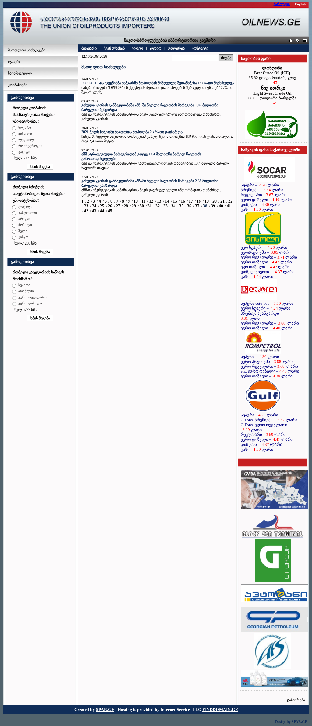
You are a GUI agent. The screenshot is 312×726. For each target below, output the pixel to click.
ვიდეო (137, 48)
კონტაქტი (200, 48)
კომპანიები (17, 85)
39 (213, 206)
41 (229, 206)
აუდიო (155, 48)
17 (191, 201)
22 (230, 201)
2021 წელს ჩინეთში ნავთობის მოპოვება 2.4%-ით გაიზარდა (132, 132)
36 (189, 206)
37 (197, 206)
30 (142, 206)
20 (214, 201)
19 (206, 201)
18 (199, 201)
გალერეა (176, 48)
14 (167, 201)
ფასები (14, 62)
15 (175, 201)
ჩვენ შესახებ (114, 48)
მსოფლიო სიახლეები (26, 50)
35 (181, 206)
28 (126, 206)
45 (110, 211)
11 (143, 201)
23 (86, 206)
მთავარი (89, 48)
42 (86, 211)
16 (183, 201)
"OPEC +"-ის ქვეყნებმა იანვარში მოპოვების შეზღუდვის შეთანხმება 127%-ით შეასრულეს (157, 83)
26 (110, 206)
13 (159, 201)
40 (221, 206)
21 (222, 201)
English (300, 4)
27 (118, 206)
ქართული (281, 4)
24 (94, 206)
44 (102, 211)
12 (151, 201)
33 (165, 206)
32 (157, 206)
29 (134, 206)
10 (135, 201)
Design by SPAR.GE (291, 722)
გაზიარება (296, 700)
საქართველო (20, 73)
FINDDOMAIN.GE (220, 709)
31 (149, 206)
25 (102, 206)
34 (173, 206)
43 (94, 211)
